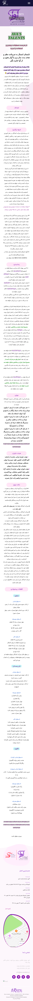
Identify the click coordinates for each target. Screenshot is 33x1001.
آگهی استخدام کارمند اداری (24, 879)
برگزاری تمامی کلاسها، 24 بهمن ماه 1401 (21, 903)
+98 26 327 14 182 (23, 969)
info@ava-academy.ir (23, 972)
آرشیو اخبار (8, 909)
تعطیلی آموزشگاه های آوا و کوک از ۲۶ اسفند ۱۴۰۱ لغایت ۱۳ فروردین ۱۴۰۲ (17, 896)
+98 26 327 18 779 (23, 966)
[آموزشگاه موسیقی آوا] (4, 3)
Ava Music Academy (19, 995)
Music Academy (23, 997)
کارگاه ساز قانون (26, 890)
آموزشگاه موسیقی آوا (16, 998)
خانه (21, 18)
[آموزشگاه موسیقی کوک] (10, 855)
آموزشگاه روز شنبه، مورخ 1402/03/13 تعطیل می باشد (18, 884)
